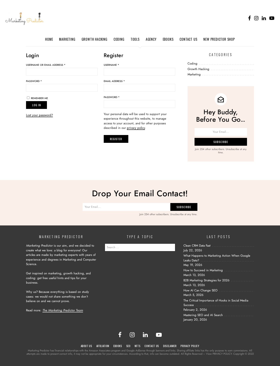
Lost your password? (39, 115)
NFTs (138, 346)
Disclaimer (170, 346)
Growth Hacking (94, 39)
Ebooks (168, 39)
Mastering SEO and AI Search (203, 315)
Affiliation (102, 346)
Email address (114, 81)
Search (171, 248)
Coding (119, 39)
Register (116, 139)
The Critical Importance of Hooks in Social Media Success (215, 303)
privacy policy (136, 127)
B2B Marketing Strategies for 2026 (206, 280)
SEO (128, 346)
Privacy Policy (190, 346)
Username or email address (45, 65)
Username (111, 65)
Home (49, 39)
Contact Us (188, 39)
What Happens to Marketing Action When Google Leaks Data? (216, 258)
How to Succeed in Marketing (203, 270)
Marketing (67, 39)
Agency (151, 39)
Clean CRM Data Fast (197, 245)
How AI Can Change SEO (200, 290)
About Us (86, 346)
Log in (36, 105)
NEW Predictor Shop (219, 39)
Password (34, 81)
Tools (135, 39)
